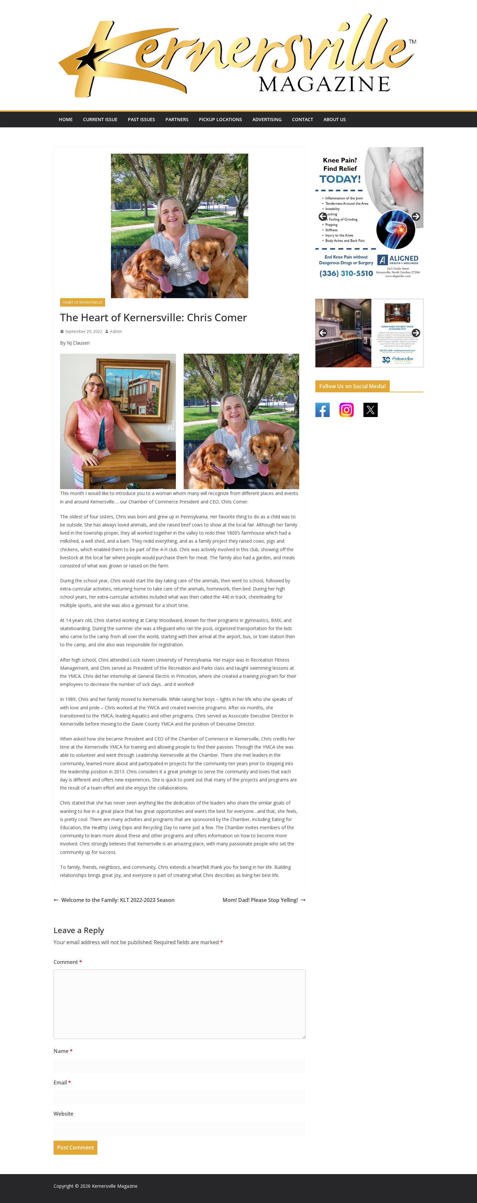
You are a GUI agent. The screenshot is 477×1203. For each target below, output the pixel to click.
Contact (302, 119)
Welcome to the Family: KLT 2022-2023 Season (118, 900)
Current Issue (100, 119)
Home (66, 119)
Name (63, 1051)
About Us (335, 119)
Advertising (267, 119)
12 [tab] (403, 371)
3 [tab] (373, 292)
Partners (177, 119)
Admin (116, 331)
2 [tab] (366, 292)
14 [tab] (418, 371)
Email (62, 1082)
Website (63, 1113)
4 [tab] (381, 292)
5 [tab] (351, 370)
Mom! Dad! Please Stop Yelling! (260, 900)
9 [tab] (381, 370)
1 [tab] (358, 292)
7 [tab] (366, 370)
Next (416, 216)
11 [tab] (396, 371)
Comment (68, 962)
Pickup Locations (220, 119)
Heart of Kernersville (83, 302)
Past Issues (141, 119)
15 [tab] (369, 374)
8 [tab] (373, 370)
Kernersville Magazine (115, 1186)
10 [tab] (388, 371)
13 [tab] (410, 371)
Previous (323, 216)
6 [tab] (358, 370)
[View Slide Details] (369, 216)
